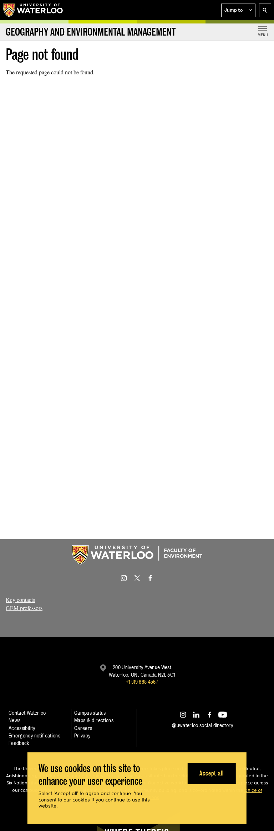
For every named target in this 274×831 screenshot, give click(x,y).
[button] (238, 10)
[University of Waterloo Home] (33, 10)
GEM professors (24, 608)
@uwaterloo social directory (202, 725)
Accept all (211, 773)
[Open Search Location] (265, 10)
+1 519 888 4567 (142, 682)
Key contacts (20, 599)
